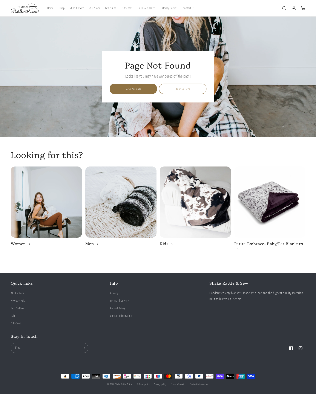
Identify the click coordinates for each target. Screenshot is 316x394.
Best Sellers (182, 89)
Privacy (114, 293)
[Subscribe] (83, 348)
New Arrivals (133, 89)
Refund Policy (118, 308)
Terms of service (178, 384)
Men (89, 243)
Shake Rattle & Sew (123, 384)
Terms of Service (119, 301)
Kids (164, 243)
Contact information (199, 384)
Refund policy (143, 384)
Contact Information (121, 316)
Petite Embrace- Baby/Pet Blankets (268, 243)
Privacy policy (160, 384)
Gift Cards (16, 323)
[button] (284, 8)
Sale (13, 316)
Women (18, 243)
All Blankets (17, 293)
